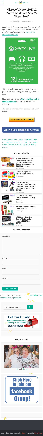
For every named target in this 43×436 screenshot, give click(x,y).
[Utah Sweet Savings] (21, 2)
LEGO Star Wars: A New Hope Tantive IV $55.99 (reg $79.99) (25, 198)
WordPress (38, 433)
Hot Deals (19, 142)
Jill (17, 369)
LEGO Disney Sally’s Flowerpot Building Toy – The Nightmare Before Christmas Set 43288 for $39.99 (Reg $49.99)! (25, 186)
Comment (6, 236)
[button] (37, 40)
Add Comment (27, 21)
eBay (20, 140)
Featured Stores (8, 142)
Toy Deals (26, 145)
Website (5, 278)
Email (5, 268)
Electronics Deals (30, 140)
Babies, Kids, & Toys (9, 140)
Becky (25, 369)
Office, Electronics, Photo (11, 145)
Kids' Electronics (31, 142)
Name (5, 258)
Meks (23, 433)
